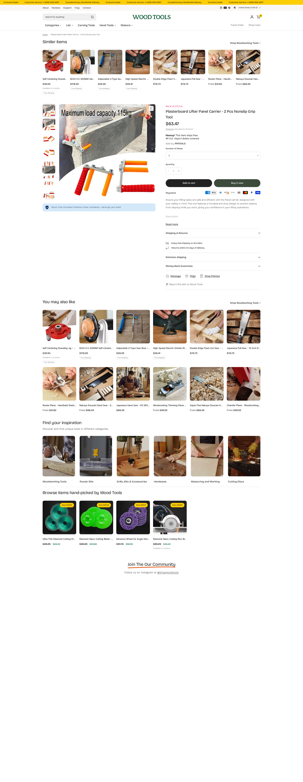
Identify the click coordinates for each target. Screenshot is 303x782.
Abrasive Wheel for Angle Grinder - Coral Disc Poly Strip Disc (133, 539)
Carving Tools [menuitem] (86, 25)
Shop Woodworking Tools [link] (244, 43)
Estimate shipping (176, 257)
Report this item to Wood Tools (186, 284)
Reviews (56, 7)
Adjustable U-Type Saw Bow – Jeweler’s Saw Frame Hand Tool (110, 79)
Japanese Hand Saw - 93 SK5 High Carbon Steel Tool (133, 405)
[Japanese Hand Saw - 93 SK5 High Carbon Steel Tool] (133, 384)
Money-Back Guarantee (179, 266)
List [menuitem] (68, 25)
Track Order (237, 25)
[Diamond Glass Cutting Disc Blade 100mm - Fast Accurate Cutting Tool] (170, 517)
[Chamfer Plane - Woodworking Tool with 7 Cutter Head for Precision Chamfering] (243, 384)
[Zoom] (151, 108)
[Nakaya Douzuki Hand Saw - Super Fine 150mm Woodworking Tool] (248, 62)
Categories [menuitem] (52, 25)
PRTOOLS (180, 143)
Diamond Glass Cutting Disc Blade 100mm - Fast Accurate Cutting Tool (170, 539)
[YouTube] (225, 8)
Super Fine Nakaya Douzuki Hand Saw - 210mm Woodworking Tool (206, 405)
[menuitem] (46, 8)
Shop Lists (254, 25)
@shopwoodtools (168, 572)
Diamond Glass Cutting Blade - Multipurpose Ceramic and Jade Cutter (96, 539)
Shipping (169, 129)
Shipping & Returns (177, 233)
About (46, 7)
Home (45, 34)
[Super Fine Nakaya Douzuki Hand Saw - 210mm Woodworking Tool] (206, 384)
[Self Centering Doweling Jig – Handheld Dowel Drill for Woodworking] (55, 62)
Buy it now (237, 183)
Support (67, 7)
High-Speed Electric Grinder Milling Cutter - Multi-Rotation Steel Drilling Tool (137, 79)
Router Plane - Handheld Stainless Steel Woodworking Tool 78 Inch (220, 79)
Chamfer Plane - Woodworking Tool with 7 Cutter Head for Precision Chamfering (243, 405)
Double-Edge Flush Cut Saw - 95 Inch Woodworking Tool (165, 79)
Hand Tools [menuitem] (107, 25)
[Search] (92, 17)
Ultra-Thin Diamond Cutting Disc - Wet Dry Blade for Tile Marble (59, 539)
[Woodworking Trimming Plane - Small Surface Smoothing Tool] (170, 384)
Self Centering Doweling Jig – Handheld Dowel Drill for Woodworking (55, 79)
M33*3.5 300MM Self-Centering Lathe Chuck (82, 79)
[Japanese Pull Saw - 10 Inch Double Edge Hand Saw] (193, 62)
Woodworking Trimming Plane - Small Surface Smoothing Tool (170, 405)
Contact (87, 7)
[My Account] (252, 17)
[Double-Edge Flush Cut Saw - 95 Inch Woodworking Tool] (165, 62)
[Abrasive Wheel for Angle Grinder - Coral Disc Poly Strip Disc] (133, 517)
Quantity (170, 164)
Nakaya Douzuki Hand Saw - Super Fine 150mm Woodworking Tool (248, 79)
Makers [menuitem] (126, 25)
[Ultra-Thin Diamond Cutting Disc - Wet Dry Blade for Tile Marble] (59, 517)
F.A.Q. (77, 7)
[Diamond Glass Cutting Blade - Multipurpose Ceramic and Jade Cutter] (96, 517)
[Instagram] (221, 8)
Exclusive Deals (103, 2)
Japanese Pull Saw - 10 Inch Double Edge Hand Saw (193, 79)
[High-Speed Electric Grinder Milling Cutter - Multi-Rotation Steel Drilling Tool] (137, 62)
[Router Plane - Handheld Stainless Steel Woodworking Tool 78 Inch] (220, 62)
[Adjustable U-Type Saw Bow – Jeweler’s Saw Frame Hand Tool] (110, 62)
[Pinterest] (229, 8)
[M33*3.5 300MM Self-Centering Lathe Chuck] (82, 62)
